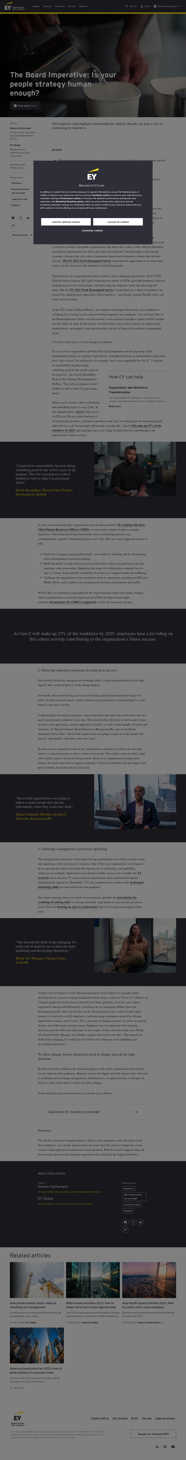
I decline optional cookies (66, 221)
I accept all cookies (118, 221)
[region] (93, 202)
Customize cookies (92, 230)
